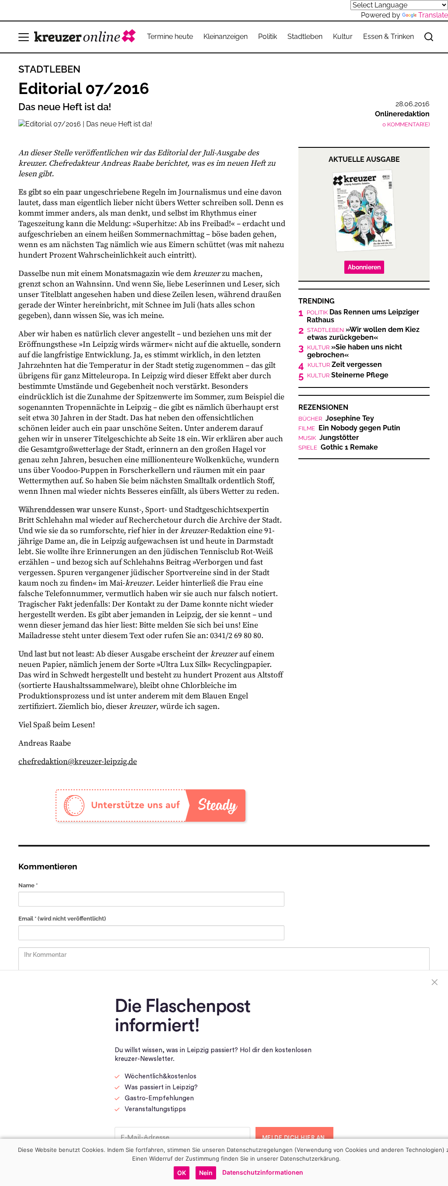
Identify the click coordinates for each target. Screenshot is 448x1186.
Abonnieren (364, 267)
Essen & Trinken (388, 36)
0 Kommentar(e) (406, 124)
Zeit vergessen (345, 365)
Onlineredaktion (402, 114)
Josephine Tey (336, 418)
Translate (433, 15)
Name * (28, 885)
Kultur (343, 36)
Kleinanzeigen (225, 36)
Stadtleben (304, 36)
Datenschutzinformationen (262, 1172)
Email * (62, 918)
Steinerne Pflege (347, 375)
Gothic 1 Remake (338, 447)
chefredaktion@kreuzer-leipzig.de (77, 762)
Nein (206, 1172)
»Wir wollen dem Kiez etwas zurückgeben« (363, 334)
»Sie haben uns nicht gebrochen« (354, 351)
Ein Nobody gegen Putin (349, 428)
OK (181, 1172)
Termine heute (170, 36)
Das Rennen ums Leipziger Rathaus (363, 316)
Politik (267, 36)
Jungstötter (328, 438)
